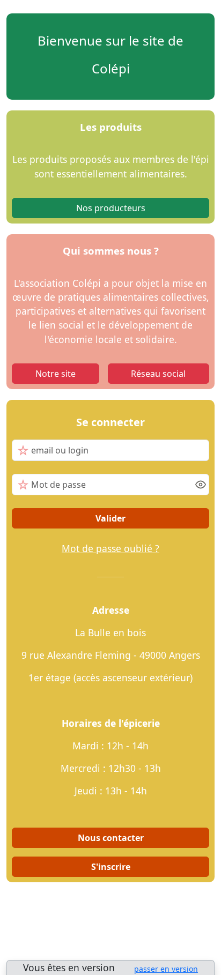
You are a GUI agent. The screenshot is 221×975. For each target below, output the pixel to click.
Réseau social (158, 373)
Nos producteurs (110, 208)
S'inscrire (110, 867)
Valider (110, 518)
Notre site (55, 373)
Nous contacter (111, 838)
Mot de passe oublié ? (110, 548)
